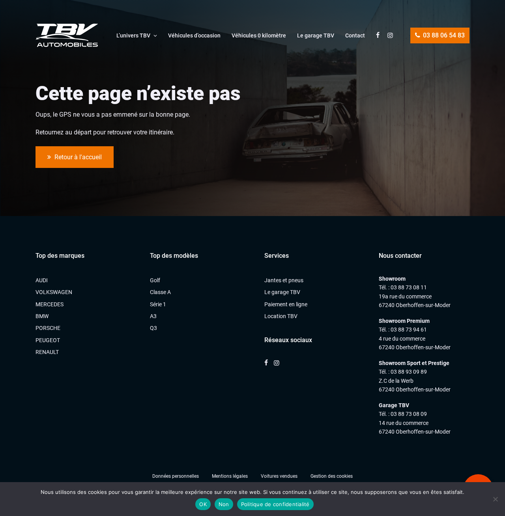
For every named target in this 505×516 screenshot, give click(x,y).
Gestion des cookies (331, 476)
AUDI (42, 280)
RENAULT (47, 352)
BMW (42, 316)
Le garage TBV (315, 35)
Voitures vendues (279, 476)
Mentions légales (230, 476)
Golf (155, 280)
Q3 (153, 328)
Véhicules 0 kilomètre (259, 35)
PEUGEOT (48, 340)
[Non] (495, 499)
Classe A (160, 292)
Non (224, 504)
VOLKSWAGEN (54, 292)
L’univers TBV (133, 35)
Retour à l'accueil (77, 157)
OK (203, 504)
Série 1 (158, 304)
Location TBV (280, 316)
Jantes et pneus (283, 280)
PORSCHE (48, 328)
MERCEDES (50, 304)
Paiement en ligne (285, 304)
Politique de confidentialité (275, 504)
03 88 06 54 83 (443, 35)
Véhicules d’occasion (194, 35)
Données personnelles (175, 476)
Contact (355, 35)
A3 (153, 316)
